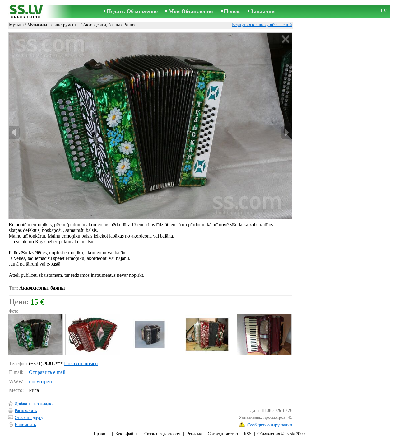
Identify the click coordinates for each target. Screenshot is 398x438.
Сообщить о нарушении (269, 425)
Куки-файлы (126, 433)
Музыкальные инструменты (53, 24)
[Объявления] (25, 12)
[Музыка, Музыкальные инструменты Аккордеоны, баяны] (35, 334)
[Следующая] (286, 132)
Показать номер (81, 363)
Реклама (194, 433)
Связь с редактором (162, 433)
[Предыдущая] (14, 132)
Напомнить (25, 424)
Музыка (16, 24)
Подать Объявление (132, 11)
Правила (101, 433)
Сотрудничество (223, 433)
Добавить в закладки (34, 404)
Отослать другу (29, 417)
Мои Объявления (191, 11)
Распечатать (26, 410)
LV (383, 10)
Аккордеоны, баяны (101, 24)
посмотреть (41, 381)
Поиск (232, 11)
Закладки (263, 11)
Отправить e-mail (47, 372)
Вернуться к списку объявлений (262, 24)
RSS (248, 433)
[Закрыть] (285, 39)
